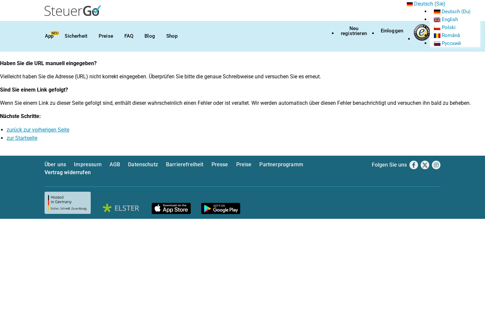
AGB (115, 164)
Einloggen (392, 31)
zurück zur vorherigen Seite (38, 130)
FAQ (128, 36)
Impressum (87, 164)
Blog (150, 36)
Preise (106, 36)
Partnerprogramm (281, 164)
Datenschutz (143, 164)
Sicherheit (76, 36)
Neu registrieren (354, 30)
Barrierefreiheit (185, 164)
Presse (219, 164)
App (49, 36)
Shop (172, 36)
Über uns (55, 164)
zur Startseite (22, 138)
